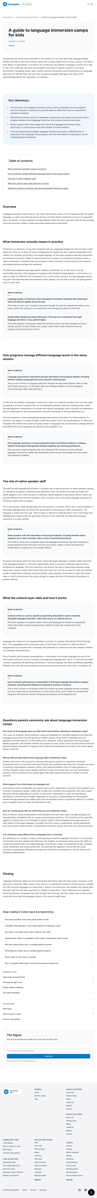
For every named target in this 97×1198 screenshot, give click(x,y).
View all (38, 1180)
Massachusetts (40, 1175)
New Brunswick (72, 1169)
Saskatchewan (72, 1162)
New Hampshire (41, 1166)
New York (70, 1092)
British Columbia (72, 1152)
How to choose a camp (12, 1146)
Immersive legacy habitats (13, 1172)
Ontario (69, 1109)
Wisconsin (38, 1159)
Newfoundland (72, 1172)
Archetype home (9, 1162)
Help (36, 1099)
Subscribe (49, 1056)
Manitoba (69, 1159)
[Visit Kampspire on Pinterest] (85, 1190)
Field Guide (7, 1149)
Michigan (38, 1169)
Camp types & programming (27, 17)
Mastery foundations (11, 1175)
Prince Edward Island (74, 1175)
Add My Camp (40, 1096)
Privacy (33, 1190)
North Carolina (40, 1162)
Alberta (69, 1106)
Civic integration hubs (11, 1166)
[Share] (91, 1192)
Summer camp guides (11, 1153)
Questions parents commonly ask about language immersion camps (38, 188)
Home (37, 1092)
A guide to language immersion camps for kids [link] (59, 17)
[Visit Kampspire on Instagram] (79, 1190)
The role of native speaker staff (22, 178)
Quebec (69, 1149)
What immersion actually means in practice (27, 169)
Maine (68, 1099)
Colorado (38, 1172)
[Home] (11, 4)
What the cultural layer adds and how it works (28, 183)
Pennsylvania (71, 1096)
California (69, 1102)
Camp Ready (8, 17)
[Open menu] (90, 4)
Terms (24, 1190)
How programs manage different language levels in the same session (39, 174)
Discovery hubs (9, 1169)
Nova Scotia (71, 1166)
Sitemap (43, 1190)
